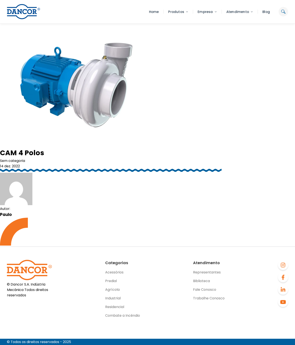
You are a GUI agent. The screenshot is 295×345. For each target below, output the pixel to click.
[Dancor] (23, 11)
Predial (111, 280)
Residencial (114, 306)
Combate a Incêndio (122, 315)
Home (154, 12)
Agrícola (112, 289)
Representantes (207, 272)
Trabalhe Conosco (209, 298)
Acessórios (114, 272)
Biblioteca (201, 280)
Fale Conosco (204, 289)
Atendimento (237, 12)
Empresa (205, 12)
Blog (266, 12)
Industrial (113, 298)
